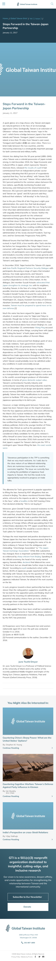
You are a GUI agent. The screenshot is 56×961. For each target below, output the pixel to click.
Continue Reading (11, 748)
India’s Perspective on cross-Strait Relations (25, 832)
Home (5, 18)
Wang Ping (40, 327)
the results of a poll (32, 168)
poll (24, 568)
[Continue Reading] (52, 748)
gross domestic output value (34, 380)
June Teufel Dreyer (28, 661)
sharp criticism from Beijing (29, 556)
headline (24, 501)
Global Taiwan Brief (18, 18)
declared (26, 562)
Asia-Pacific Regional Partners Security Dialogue (28, 268)
